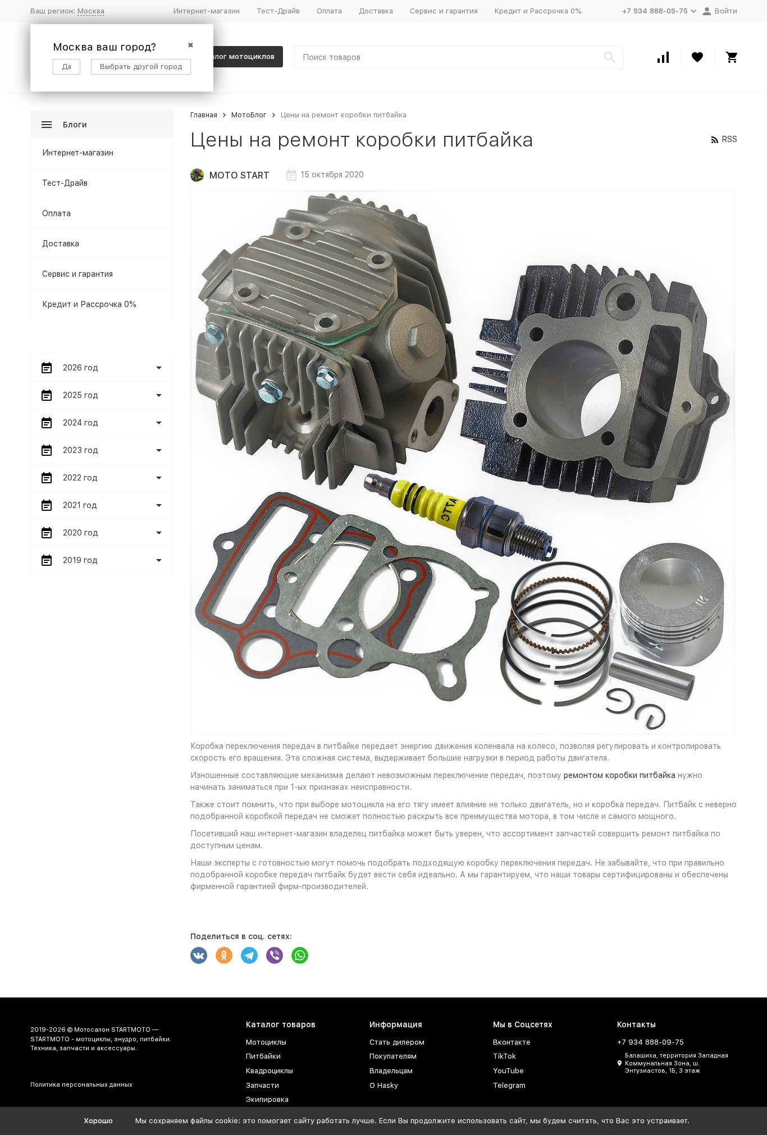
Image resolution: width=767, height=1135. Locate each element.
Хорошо (98, 1120)
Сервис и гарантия (444, 11)
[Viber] (274, 955)
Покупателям (393, 1056)
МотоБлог (249, 115)
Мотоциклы (266, 1042)
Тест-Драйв (278, 11)
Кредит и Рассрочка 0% (538, 11)
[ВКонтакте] (198, 955)
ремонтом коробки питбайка (619, 775)
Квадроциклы (269, 1071)
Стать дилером (396, 1042)
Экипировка (267, 1099)
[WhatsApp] (299, 955)
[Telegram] (249, 955)
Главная (203, 115)
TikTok (504, 1056)
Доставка (376, 11)
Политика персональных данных (81, 1084)
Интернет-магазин (207, 11)
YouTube (508, 1071)
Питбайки (263, 1056)
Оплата (329, 11)
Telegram (509, 1085)
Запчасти (262, 1085)
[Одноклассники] (224, 955)
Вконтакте (512, 1042)
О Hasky (383, 1085)
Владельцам (391, 1071)
